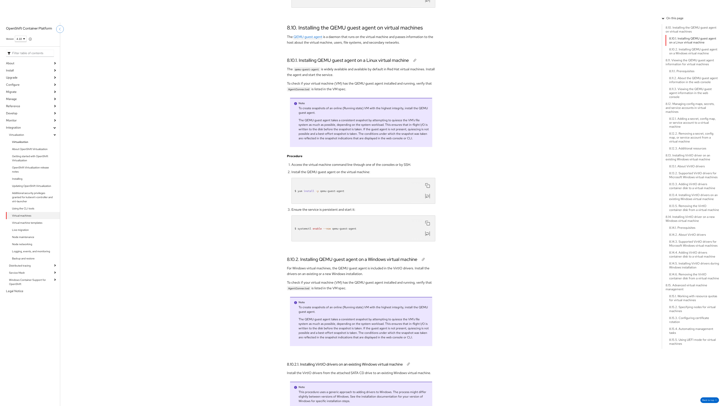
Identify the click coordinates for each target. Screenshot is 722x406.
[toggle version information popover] (30, 39)
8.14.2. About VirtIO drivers (687, 261)
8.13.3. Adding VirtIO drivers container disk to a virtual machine (692, 213)
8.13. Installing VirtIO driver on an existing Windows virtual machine (688, 184)
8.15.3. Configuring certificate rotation (689, 347)
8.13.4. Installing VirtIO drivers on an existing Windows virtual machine (693, 224)
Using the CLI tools (23, 208)
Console (654, 4)
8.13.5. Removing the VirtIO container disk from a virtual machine (694, 235)
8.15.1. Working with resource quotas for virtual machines (693, 325)
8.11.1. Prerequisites (681, 98)
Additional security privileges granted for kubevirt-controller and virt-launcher (32, 197)
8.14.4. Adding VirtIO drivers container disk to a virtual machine (692, 281)
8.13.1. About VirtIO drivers (687, 193)
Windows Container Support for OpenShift (27, 282)
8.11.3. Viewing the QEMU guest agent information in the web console (690, 120)
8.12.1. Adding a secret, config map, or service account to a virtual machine (692, 149)
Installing (17, 178)
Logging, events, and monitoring (31, 251)
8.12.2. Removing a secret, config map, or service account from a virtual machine (691, 164)
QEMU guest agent (308, 37)
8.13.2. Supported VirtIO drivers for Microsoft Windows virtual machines (693, 202)
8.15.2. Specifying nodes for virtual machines (692, 336)
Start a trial (687, 4)
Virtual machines (21, 215)
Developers (670, 4)
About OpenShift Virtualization (30, 149)
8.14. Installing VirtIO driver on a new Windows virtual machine (690, 245)
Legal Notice (14, 291)
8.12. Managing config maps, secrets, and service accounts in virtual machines (690, 134)
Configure (13, 85)
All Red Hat (704, 4)
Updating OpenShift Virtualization (31, 186)
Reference (13, 106)
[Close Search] (692, 15)
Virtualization (16, 134)
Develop (11, 113)
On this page (674, 45)
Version (10, 38)
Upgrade (11, 78)
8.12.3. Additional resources (687, 175)
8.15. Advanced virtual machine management (686, 314)
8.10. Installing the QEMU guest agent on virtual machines (355, 27)
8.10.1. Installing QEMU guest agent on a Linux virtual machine (348, 60)
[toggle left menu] (60, 37)
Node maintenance (23, 237)
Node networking (22, 244)
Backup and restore (23, 258)
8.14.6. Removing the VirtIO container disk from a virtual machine (694, 303)
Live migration (20, 230)
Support (640, 4)
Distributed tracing (20, 265)
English (701, 18)
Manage (11, 99)
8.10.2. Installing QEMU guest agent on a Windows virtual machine (352, 259)
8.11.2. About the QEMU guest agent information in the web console (693, 107)
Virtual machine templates (27, 222)
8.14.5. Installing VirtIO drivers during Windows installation (694, 292)
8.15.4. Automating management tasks (691, 357)
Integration (13, 128)
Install (10, 70)
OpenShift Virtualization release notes (30, 169)
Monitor (11, 120)
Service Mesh (17, 272)
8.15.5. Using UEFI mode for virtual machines (692, 368)
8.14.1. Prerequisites (682, 254)
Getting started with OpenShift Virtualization (30, 158)
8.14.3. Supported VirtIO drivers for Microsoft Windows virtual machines (693, 270)
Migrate (11, 92)
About (10, 63)
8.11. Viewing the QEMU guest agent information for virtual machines (690, 89)
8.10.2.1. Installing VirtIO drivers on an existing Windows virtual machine (345, 364)
